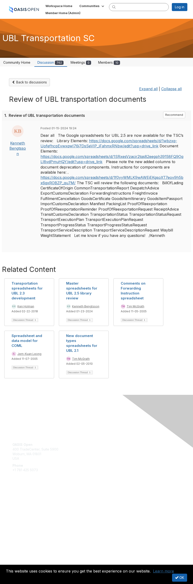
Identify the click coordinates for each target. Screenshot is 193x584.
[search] (114, 7)
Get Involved (22, 501)
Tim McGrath (135, 306)
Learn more (163, 571)
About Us (19, 557)
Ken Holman (25, 306)
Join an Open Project (28, 508)
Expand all (148, 88)
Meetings (80, 62)
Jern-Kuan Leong (29, 354)
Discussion (49, 62)
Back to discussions (31, 82)
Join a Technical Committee (33, 515)
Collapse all (171, 88)
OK (181, 578)
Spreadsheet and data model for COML (27, 340)
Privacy (18, 562)
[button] (92, 5)
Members (108, 62)
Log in (179, 7)
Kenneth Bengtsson (17, 148)
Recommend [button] (174, 115)
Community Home (16, 62)
